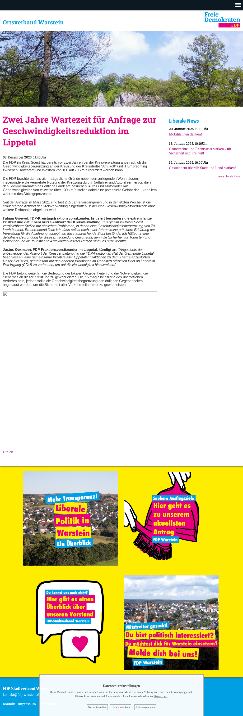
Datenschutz (161, 696)
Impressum (27, 704)
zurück (8, 452)
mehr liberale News (229, 176)
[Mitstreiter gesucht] (171, 669)
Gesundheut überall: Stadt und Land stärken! (202, 168)
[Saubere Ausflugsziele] (171, 564)
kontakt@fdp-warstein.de (22, 695)
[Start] (222, 26)
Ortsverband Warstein (33, 22)
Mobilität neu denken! (185, 134)
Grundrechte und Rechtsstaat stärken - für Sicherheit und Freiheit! (200, 151)
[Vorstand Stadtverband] (70, 669)
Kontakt (9, 704)
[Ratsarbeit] (70, 564)
